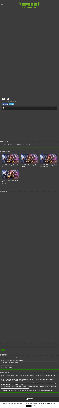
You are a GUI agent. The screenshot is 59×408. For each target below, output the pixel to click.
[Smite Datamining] (29, 5)
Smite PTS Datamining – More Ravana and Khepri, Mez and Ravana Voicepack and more (34, 390)
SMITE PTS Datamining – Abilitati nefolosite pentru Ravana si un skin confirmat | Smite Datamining (22, 383)
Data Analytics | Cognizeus (7, 390)
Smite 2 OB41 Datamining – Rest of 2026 (10, 357)
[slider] (54, 108)
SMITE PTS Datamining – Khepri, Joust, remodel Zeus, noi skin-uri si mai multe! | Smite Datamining (22, 386)
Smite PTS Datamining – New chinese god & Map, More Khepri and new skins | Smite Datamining (22, 375)
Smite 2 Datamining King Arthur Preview (9, 362)
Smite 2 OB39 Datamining (6, 365)
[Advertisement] (29, 20)
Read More (35, 406)
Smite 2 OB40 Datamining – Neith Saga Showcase (12, 360)
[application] (29, 108)
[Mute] (51, 108)
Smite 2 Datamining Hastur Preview (8, 367)
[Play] (4, 108)
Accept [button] (29, 405)
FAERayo (4, 101)
